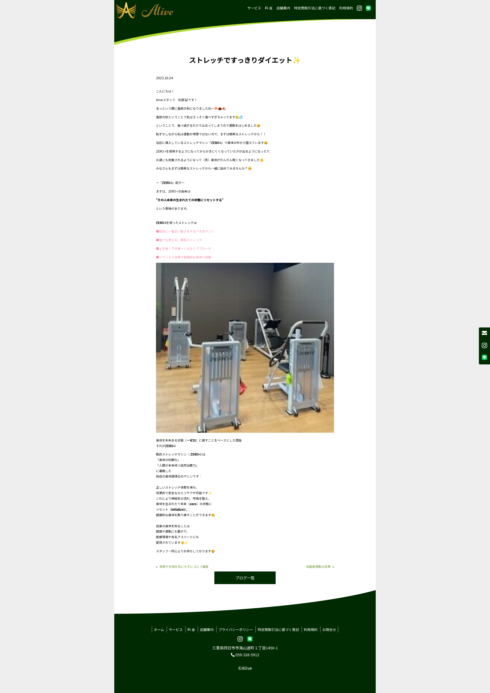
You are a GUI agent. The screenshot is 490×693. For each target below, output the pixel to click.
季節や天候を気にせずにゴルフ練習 (183, 566)
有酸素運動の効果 (318, 566)
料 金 (269, 7)
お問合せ (329, 629)
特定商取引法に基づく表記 (314, 7)
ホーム (159, 629)
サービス (254, 7)
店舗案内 (283, 7)
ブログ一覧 (245, 577)
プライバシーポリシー (235, 629)
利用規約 (346, 7)
